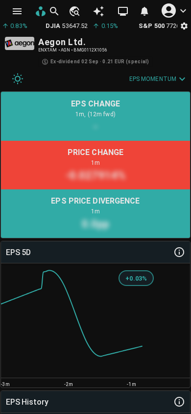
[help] (179, 252)
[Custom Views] (123, 11)
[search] (54, 11)
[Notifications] (144, 11)
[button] (74, 11)
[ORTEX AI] (98, 11)
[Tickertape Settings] (184, 26)
